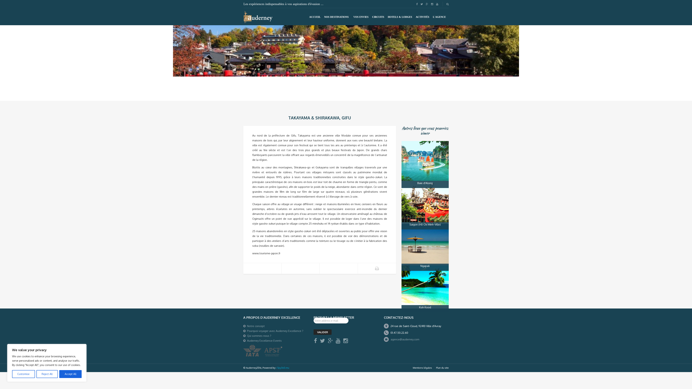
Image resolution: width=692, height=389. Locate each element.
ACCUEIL (315, 17)
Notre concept (256, 326)
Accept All (70, 373)
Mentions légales (422, 367)
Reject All (47, 373)
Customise (23, 373)
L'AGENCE (439, 17)
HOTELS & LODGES (400, 17)
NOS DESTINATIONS (336, 17)
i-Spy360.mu (282, 367)
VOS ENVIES (361, 17)
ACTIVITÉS (422, 17)
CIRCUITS (378, 17)
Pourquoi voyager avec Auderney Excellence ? (275, 331)
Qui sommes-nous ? (259, 335)
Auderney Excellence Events (264, 340)
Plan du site (442, 367)
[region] (46, 363)
